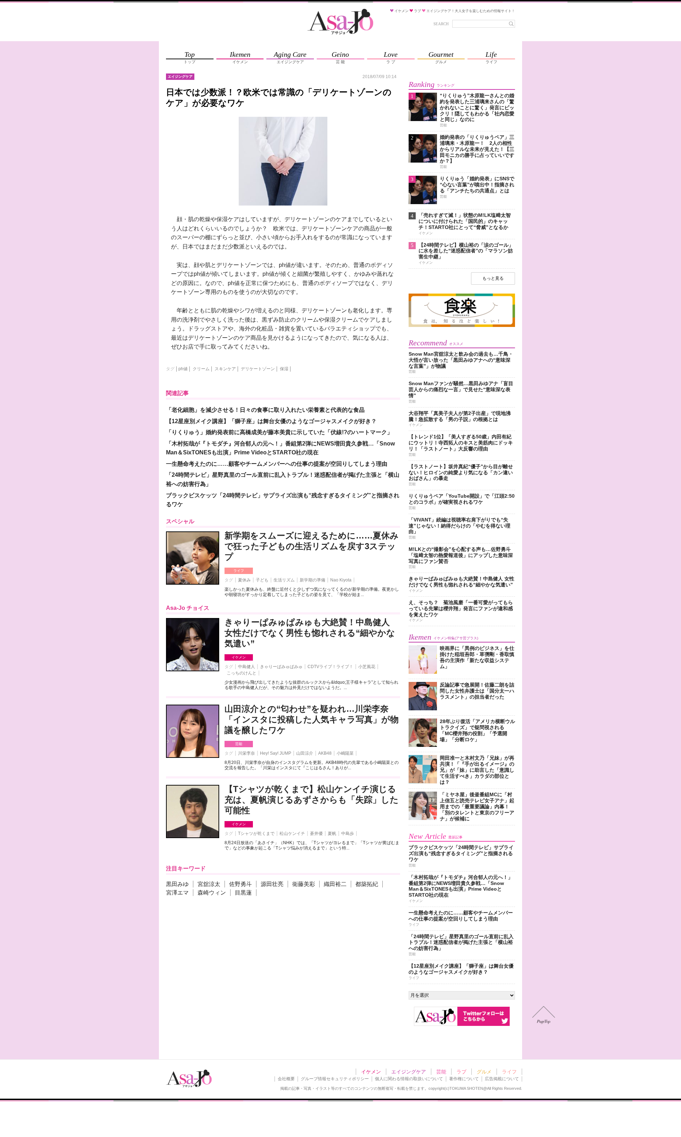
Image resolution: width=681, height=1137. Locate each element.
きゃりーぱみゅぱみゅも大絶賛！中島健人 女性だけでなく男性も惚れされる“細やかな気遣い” (310, 632)
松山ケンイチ (292, 833)
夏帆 (332, 833)
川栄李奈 (246, 753)
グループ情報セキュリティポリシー (335, 1078)
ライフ (238, 571)
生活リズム (284, 580)
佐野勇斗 (240, 884)
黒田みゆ (177, 884)
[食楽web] (462, 326)
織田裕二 (335, 884)
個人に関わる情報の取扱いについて (409, 1078)
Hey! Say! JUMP (275, 753)
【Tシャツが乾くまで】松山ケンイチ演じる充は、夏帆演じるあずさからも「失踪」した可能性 (312, 799)
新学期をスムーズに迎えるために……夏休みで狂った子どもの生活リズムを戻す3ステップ (312, 546)
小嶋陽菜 (345, 753)
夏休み (244, 580)
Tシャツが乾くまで (256, 833)
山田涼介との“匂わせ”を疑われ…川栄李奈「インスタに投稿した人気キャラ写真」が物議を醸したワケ (312, 719)
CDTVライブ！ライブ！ (330, 666)
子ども (262, 580)
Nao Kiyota (340, 580)
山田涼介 (304, 753)
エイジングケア (408, 1072)
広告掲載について (502, 1078)
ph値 (183, 368)
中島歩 (347, 833)
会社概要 (286, 1078)
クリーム (201, 368)
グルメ (484, 1072)
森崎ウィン (212, 893)
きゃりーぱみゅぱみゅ (281, 666)
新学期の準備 (312, 580)
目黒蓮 (243, 893)
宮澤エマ (177, 893)
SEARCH (441, 24)
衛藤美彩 (303, 884)
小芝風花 (366, 666)
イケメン (239, 657)
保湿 (284, 368)
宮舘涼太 (209, 884)
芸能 (238, 744)
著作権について (464, 1078)
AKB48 (325, 753)
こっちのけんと (241, 673)
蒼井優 (316, 833)
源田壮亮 (272, 884)
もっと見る (493, 278)
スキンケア (225, 368)
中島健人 (246, 666)
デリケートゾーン (258, 368)
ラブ (461, 1072)
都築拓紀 (366, 884)
